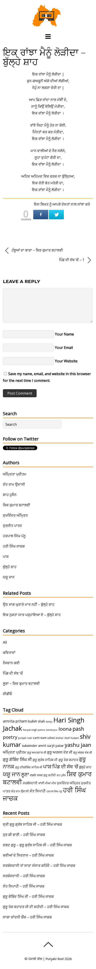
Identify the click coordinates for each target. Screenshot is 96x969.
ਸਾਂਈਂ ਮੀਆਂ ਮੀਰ (47, 783)
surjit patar (55, 745)
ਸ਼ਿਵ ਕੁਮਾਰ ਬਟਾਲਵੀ (16, 505)
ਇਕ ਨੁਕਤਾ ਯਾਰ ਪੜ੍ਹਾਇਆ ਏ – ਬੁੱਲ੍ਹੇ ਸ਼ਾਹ (32, 614)
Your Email (64, 347)
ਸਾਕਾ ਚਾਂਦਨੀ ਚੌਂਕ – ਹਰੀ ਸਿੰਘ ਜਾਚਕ (27, 917)
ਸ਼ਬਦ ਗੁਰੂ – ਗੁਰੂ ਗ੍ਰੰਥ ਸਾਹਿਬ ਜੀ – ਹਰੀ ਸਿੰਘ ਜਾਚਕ (37, 844)
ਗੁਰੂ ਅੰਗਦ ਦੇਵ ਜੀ (82, 752)
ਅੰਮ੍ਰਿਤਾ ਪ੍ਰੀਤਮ (14, 474)
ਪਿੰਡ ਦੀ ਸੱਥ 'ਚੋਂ (13, 673)
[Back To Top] (48, 944)
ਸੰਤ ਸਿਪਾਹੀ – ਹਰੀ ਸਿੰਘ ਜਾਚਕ (23, 886)
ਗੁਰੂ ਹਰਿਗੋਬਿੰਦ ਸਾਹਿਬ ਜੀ (28, 767)
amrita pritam (15, 721)
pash (78, 728)
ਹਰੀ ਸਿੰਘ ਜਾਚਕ (14, 546)
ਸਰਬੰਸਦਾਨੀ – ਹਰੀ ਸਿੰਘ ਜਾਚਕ (24, 875)
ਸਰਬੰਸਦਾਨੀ (30, 783)
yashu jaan (78, 744)
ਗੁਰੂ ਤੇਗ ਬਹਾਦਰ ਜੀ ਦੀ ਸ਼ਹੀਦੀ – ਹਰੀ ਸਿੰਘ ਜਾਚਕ (36, 906)
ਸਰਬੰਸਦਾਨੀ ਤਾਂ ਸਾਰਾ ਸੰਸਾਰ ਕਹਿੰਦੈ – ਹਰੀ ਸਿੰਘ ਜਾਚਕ (39, 865)
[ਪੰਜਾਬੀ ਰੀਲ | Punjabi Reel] (48, 24)
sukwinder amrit (34, 745)
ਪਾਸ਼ (6, 556)
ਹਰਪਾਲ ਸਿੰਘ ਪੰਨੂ (14, 535)
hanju (49, 721)
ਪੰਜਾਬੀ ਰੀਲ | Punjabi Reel (46, 959)
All (5, 642)
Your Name (64, 334)
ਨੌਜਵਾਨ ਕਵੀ (11, 662)
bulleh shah (36, 721)
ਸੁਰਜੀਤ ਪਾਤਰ (12, 525)
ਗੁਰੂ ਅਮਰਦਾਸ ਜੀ (36, 752)
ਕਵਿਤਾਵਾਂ (9, 652)
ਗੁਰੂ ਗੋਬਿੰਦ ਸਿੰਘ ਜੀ (17, 759)
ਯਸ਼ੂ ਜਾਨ (9, 577)
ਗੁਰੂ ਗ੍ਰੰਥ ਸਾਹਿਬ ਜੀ (45, 759)
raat (29, 737)
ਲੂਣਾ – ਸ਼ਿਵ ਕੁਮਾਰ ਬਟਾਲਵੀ (21, 683)
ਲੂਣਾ (25, 774)
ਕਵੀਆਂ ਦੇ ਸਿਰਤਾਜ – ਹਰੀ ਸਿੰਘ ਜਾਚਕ (28, 855)
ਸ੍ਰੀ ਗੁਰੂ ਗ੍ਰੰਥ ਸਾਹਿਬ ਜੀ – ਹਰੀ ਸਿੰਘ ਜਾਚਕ (32, 824)
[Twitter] (56, 214)
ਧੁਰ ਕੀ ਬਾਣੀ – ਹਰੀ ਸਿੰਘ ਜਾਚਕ (24, 834)
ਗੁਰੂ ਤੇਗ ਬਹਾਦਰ (68, 759)
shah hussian (72, 737)
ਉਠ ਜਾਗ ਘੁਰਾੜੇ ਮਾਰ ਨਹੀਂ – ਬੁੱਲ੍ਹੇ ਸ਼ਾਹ (28, 604)
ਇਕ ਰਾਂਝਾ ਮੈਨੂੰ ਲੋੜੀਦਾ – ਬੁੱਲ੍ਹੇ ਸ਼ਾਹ (44, 57)
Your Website (66, 361)
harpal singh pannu (34, 729)
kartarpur (52, 729)
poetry (10, 737)
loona (65, 728)
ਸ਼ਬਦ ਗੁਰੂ (42, 775)
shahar (60, 737)
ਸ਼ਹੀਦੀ (52, 775)
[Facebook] (40, 214)
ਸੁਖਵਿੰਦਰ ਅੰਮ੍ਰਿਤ (15, 515)
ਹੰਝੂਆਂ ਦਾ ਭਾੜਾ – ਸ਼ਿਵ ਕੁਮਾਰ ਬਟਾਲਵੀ (37, 250)
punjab (22, 737)
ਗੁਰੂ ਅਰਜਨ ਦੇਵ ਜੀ (59, 752)
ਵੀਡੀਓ (7, 693)
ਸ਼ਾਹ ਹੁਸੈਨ (10, 494)
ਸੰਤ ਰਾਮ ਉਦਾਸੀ (14, 484)
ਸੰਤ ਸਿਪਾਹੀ (38, 791)
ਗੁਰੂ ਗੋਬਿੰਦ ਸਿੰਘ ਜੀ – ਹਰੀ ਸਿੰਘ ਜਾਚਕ (28, 896)
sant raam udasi (44, 738)
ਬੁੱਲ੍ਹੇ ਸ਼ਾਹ (10, 566)
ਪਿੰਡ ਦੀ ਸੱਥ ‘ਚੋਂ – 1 (72, 259)
